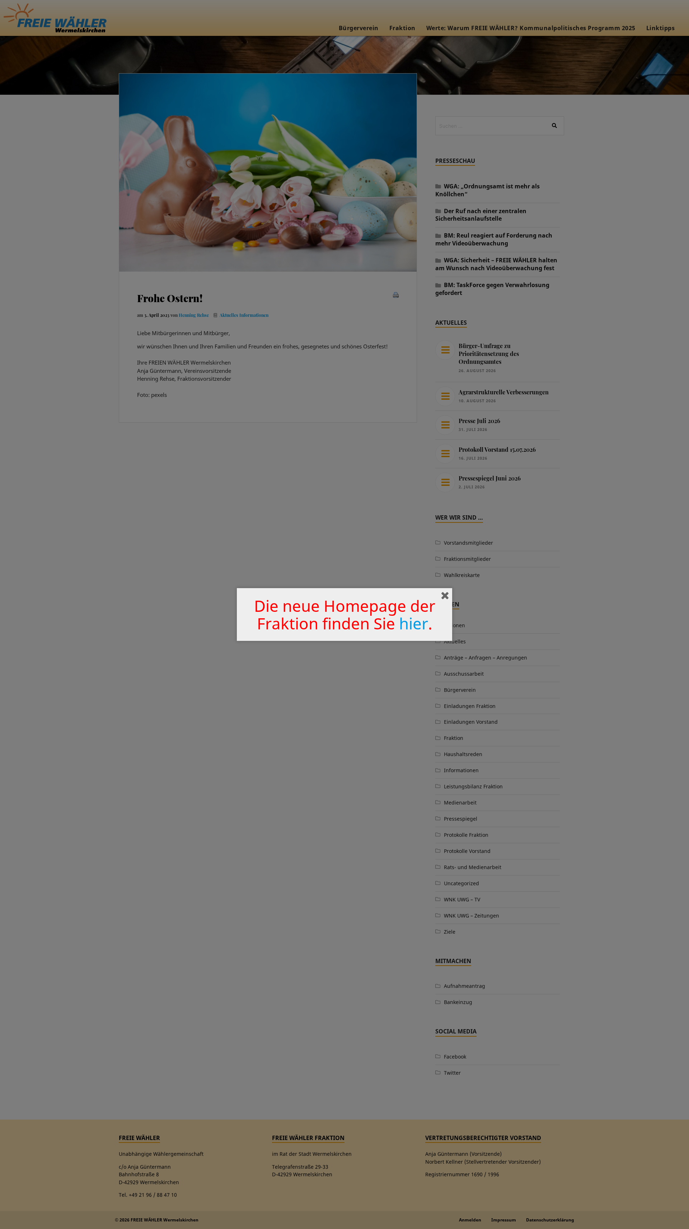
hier (413, 623)
